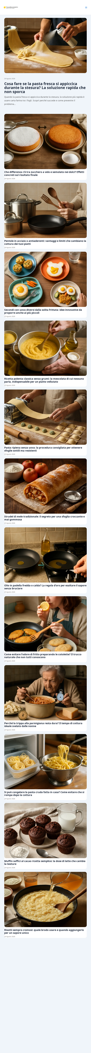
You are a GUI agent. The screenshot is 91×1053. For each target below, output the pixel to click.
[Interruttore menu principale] (86, 7)
